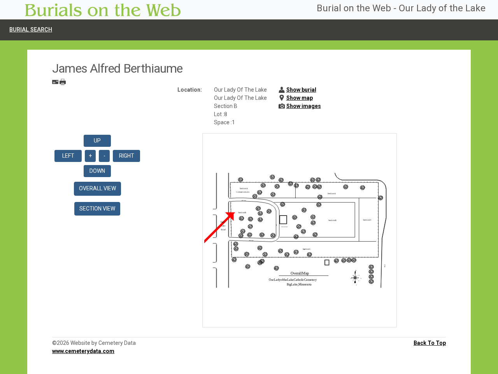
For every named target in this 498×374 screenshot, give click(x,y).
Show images (303, 106)
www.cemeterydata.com (83, 351)
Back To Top (430, 343)
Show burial (301, 90)
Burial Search (30, 29)
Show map (299, 98)
